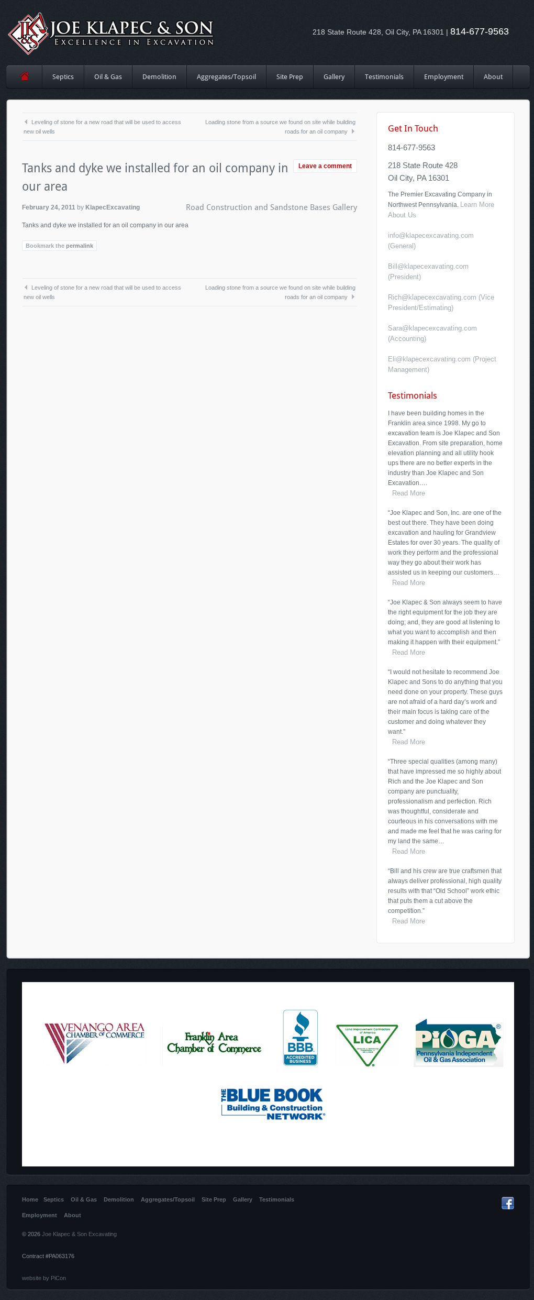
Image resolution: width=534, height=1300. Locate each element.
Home (24, 76)
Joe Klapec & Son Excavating (79, 1234)
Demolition (159, 77)
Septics (63, 77)
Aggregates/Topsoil (226, 77)
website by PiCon (44, 1278)
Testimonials (384, 77)
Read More (406, 493)
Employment (443, 77)
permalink (79, 246)
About (493, 77)
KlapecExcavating (112, 207)
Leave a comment (325, 166)
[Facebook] (508, 1207)
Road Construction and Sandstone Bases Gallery (271, 207)
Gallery (334, 77)
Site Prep (284, 80)
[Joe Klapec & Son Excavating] (111, 32)
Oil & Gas (108, 77)
